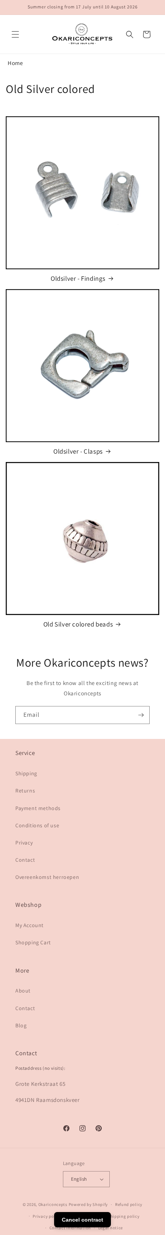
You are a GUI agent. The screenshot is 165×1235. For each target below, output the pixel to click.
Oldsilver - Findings (78, 278)
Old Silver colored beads (78, 624)
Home (15, 63)
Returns (25, 790)
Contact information (70, 1227)
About (23, 990)
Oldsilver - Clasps (78, 451)
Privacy (24, 842)
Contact (25, 859)
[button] (15, 34)
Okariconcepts (53, 1204)
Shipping (26, 773)
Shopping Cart (33, 942)
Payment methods (38, 808)
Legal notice (110, 1227)
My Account (29, 925)
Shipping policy (124, 1216)
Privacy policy (47, 1216)
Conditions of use (37, 825)
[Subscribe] (140, 715)
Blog (20, 1025)
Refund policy (128, 1204)
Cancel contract (82, 1220)
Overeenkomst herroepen (47, 877)
